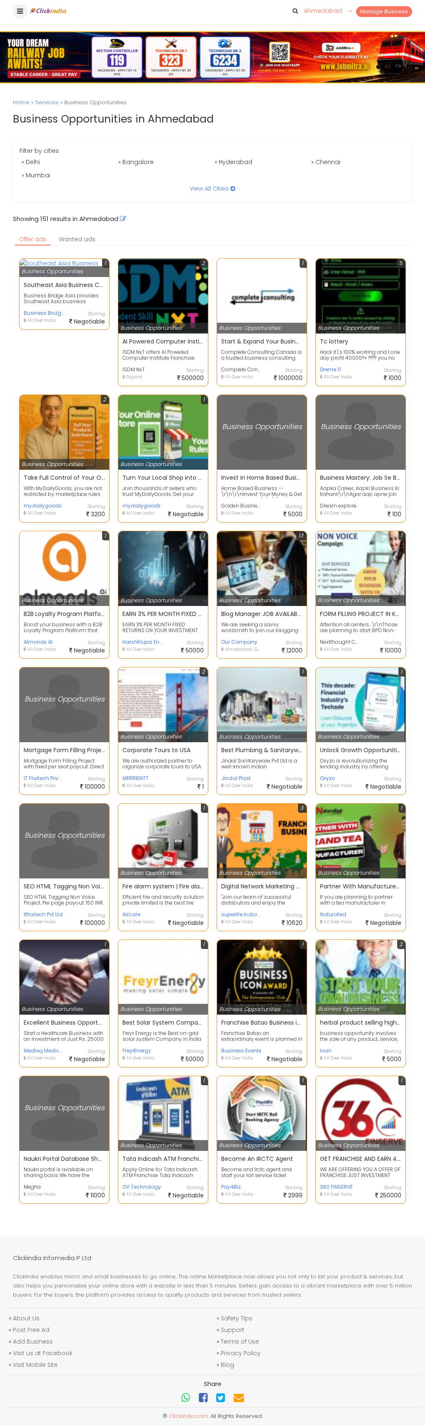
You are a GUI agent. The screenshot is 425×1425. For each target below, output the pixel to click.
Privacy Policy (241, 1353)
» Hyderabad (233, 162)
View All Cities (210, 188)
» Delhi (31, 162)
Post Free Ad (31, 1330)
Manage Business (384, 11)
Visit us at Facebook (43, 1353)
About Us (26, 1318)
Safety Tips (236, 1318)
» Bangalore (136, 162)
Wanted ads (77, 239)
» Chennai (325, 162)
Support (232, 1330)
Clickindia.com (188, 1416)
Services (47, 102)
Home (21, 102)
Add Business (33, 1341)
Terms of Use (240, 1341)
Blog (227, 1365)
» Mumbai (36, 175)
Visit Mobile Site (35, 1365)
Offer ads (32, 239)
